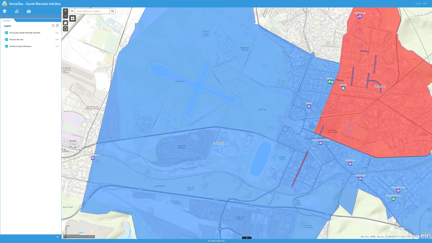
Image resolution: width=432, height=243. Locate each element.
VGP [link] (425, 4)
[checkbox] (6, 32)
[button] (72, 18)
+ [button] (65, 10)
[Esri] (425, 235)
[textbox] (92, 11)
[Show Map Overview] (430, 237)
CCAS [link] (418, 4)
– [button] (65, 16)
